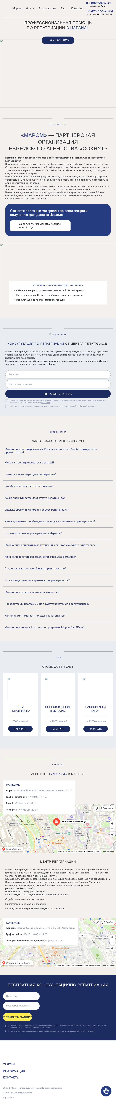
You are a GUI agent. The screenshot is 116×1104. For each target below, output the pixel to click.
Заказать (20, 729)
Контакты (77, 8)
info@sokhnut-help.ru (25, 803)
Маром (16, 8)
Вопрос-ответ (47, 8)
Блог (63, 8)
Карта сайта (8, 1098)
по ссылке (45, 402)
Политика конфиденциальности (17, 1093)
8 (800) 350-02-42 (98, 3)
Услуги (30, 8)
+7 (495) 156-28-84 (99, 11)
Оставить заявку (58, 394)
